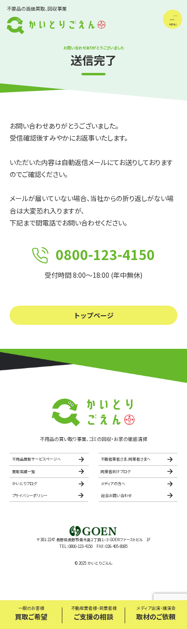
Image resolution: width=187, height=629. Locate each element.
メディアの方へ (113, 483)
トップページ (93, 315)
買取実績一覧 (23, 471)
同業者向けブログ (115, 471)
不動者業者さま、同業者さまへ (126, 459)
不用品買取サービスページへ (36, 459)
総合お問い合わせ (116, 495)
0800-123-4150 (105, 254)
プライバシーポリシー (29, 495)
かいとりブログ (24, 483)
